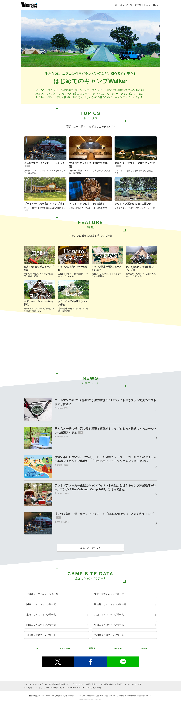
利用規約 (32, 696)
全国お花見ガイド (64, 684)
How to (147, 5)
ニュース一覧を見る (90, 548)
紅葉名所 (118, 684)
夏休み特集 (109, 684)
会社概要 (122, 696)
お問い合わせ (68, 696)
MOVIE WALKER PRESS (77, 688)
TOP (115, 5)
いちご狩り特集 (50, 684)
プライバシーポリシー (45, 696)
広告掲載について (111, 696)
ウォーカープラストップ (33, 684)
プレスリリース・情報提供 (85, 696)
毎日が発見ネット (95, 688)
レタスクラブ (29, 688)
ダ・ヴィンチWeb (42, 688)
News (155, 5)
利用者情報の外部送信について (139, 696)
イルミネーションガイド (132, 684)
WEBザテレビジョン (58, 688)
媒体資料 (99, 696)
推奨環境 (58, 696)
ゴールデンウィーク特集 (81, 684)
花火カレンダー (98, 684)
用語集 (138, 5)
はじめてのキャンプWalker (90, 81)
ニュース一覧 (126, 5)
